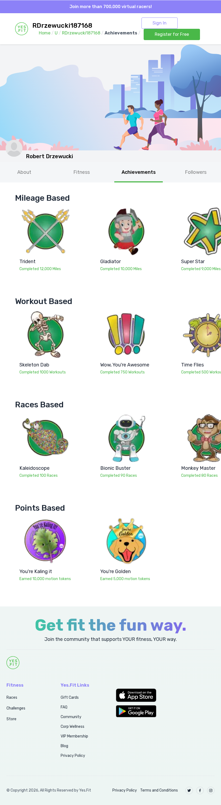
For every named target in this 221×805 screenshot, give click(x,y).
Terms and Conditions (159, 790)
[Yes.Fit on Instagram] (211, 790)
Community (71, 717)
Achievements (139, 172)
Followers (195, 172)
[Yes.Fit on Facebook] (200, 790)
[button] (138, 695)
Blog (64, 746)
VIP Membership (74, 736)
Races (11, 697)
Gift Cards (70, 697)
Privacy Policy (73, 755)
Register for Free (172, 34)
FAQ (64, 707)
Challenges (15, 708)
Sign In (160, 23)
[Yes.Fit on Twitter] (189, 790)
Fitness (81, 172)
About (24, 172)
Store (11, 719)
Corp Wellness (72, 726)
